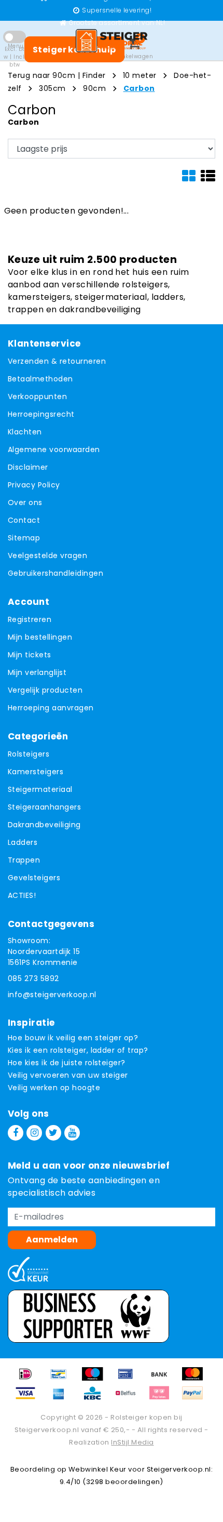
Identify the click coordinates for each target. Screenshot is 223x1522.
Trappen (24, 860)
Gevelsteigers (34, 877)
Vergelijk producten (45, 690)
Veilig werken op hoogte (54, 1087)
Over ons (25, 502)
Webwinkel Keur (97, 1469)
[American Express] (62, 1398)
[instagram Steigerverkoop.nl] (34, 1132)
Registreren (29, 619)
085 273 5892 (33, 978)
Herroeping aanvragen (51, 708)
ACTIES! (22, 895)
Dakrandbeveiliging (44, 824)
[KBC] (96, 1398)
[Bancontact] (62, 1379)
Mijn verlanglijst (37, 672)
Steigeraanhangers (44, 807)
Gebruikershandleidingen (55, 573)
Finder (94, 75)
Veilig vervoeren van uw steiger (68, 1075)
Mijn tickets (29, 655)
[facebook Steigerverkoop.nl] (15, 1132)
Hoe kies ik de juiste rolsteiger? (67, 1062)
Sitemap (24, 538)
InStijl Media (132, 1442)
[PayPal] (195, 1398)
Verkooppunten (37, 396)
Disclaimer (28, 467)
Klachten (25, 432)
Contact (24, 520)
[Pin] (129, 1379)
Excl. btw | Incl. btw (14, 57)
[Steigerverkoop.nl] (111, 40)
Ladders (22, 842)
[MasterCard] (195, 1379)
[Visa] (29, 1398)
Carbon (139, 88)
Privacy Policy (34, 485)
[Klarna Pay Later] (162, 1398)
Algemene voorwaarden (54, 449)
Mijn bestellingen (40, 637)
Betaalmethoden (40, 379)
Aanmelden (52, 1240)
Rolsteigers (28, 754)
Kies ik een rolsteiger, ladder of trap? (78, 1050)
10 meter (140, 75)
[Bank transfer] (162, 1379)
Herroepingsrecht (41, 414)
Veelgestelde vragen (47, 555)
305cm (52, 88)
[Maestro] (96, 1379)
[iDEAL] (29, 1379)
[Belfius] (129, 1398)
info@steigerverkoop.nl (52, 994)
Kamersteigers (35, 771)
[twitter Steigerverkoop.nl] (53, 1132)
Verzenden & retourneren (57, 361)
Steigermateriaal (40, 789)
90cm (94, 88)
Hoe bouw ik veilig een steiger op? (73, 1038)
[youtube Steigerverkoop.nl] (72, 1132)
